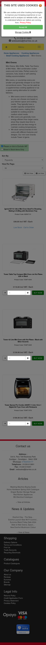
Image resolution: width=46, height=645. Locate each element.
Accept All (23, 27)
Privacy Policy (25, 22)
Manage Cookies (22, 32)
